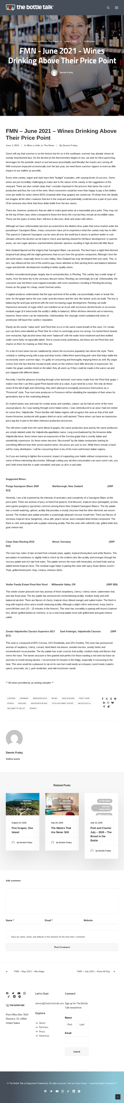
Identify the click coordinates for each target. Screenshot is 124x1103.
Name (10, 920)
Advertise (44, 1036)
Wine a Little (38, 41)
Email (49, 920)
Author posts (13, 759)
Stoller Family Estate (62, 703)
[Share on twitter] (107, 699)
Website (88, 920)
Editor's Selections (26, 802)
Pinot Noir (84, 698)
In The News (52, 41)
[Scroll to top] (117, 1096)
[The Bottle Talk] (30, 7)
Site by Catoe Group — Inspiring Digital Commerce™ (92, 1083)
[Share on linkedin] (104, 703)
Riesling (22, 703)
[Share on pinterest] (115, 699)
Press (42, 1031)
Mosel (55, 698)
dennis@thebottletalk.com (49, 1003)
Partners (43, 1027)
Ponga (10, 703)
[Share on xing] (104, 707)
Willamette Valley (16, 708)
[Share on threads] (111, 699)
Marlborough (40, 698)
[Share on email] (108, 707)
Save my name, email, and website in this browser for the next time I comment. (48, 937)
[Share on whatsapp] (108, 703)
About (42, 1023)
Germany (24, 698)
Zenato (33, 708)
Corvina (11, 698)
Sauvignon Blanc (39, 703)
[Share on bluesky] (112, 703)
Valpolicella (84, 703)
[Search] (107, 7)
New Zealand (68, 698)
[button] (116, 7)
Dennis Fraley (66, 72)
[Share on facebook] (103, 699)
